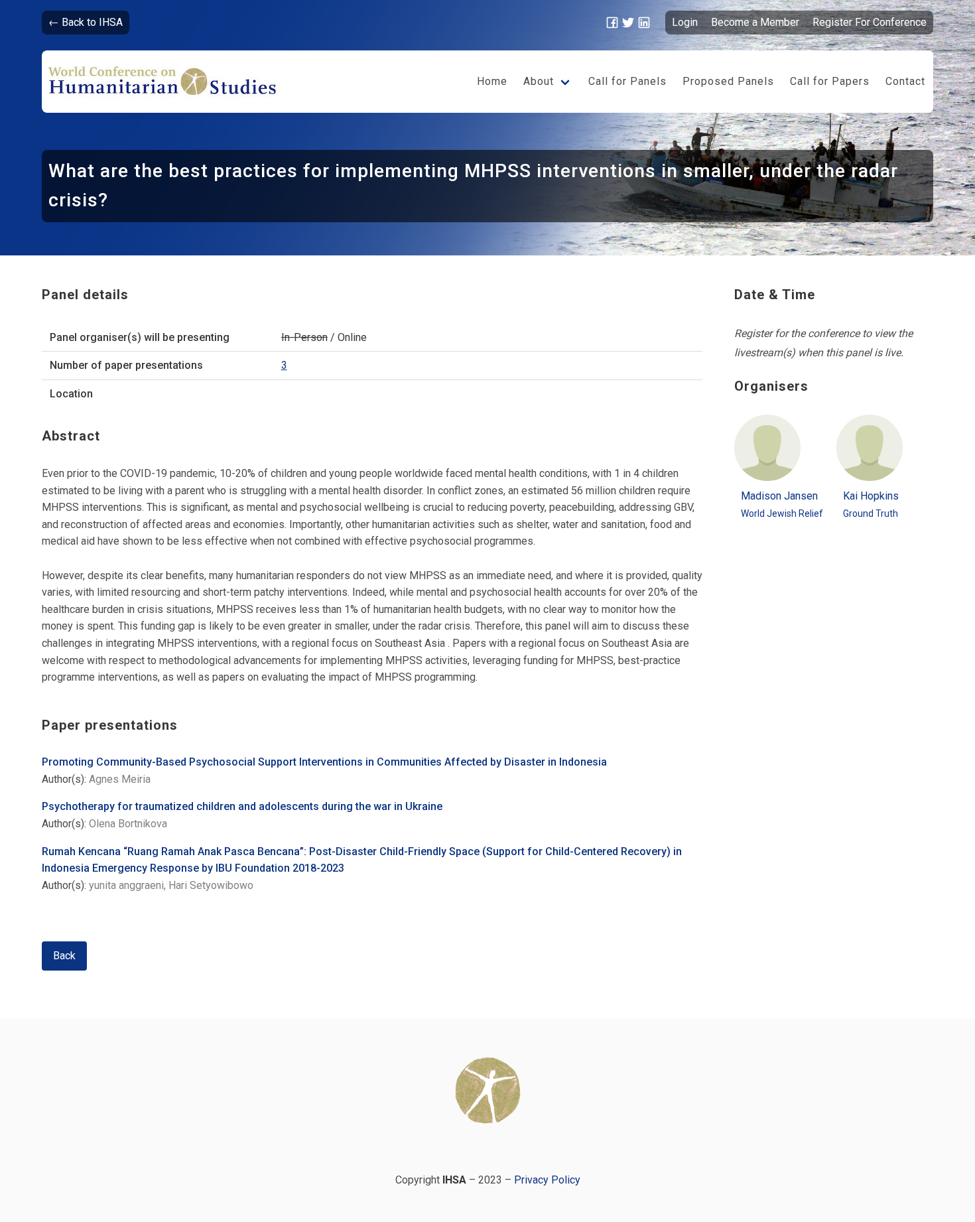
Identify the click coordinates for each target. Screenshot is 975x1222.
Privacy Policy (547, 1180)
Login (685, 22)
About (538, 81)
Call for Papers (830, 81)
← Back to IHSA (85, 22)
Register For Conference (869, 22)
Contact (905, 81)
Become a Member (755, 22)
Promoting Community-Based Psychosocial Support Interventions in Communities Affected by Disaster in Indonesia (324, 762)
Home (492, 81)
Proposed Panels (728, 81)
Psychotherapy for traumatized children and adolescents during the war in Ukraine (242, 806)
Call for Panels (627, 81)
